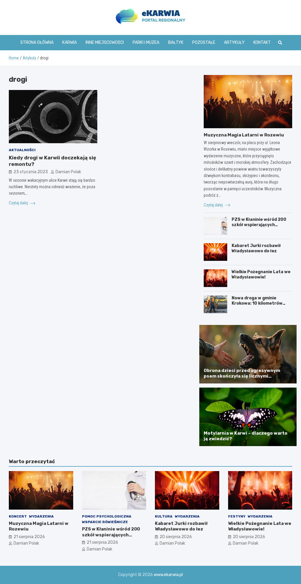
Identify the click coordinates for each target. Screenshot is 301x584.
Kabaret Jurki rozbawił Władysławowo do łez (256, 248)
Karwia (69, 42)
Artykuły (234, 42)
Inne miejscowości (105, 42)
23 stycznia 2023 (31, 171)
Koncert (18, 516)
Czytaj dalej (19, 203)
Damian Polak (68, 171)
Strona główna (36, 42)
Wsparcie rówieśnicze (105, 522)
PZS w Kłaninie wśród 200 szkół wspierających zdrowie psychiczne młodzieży (259, 227)
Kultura (164, 516)
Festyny (236, 516)
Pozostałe (203, 42)
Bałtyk (175, 42)
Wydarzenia (41, 516)
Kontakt (262, 42)
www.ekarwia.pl (168, 574)
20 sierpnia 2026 (176, 536)
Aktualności (22, 150)
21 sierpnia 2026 (29, 536)
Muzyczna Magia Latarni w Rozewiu (244, 135)
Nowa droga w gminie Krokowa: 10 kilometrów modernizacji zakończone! (260, 303)
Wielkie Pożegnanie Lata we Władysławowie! (261, 274)
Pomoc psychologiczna (106, 516)
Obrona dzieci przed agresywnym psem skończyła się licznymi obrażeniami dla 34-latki (242, 376)
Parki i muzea (146, 42)
